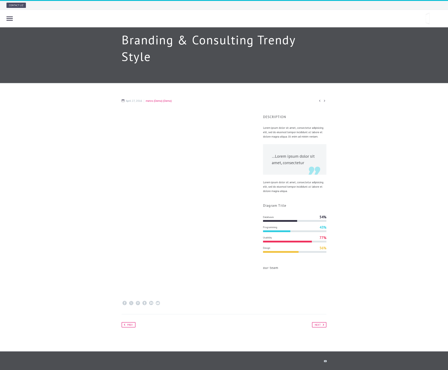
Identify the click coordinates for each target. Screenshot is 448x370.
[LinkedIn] (151, 303)
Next (318, 324)
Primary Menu (9, 18)
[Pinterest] (138, 303)
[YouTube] (325, 361)
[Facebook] (124, 303)
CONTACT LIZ (16, 5)
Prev (130, 324)
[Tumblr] (144, 303)
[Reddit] (158, 303)
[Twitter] (131, 303)
